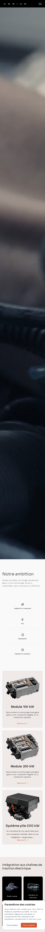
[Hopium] (14, 3)
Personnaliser (12, 925)
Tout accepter (29, 925)
